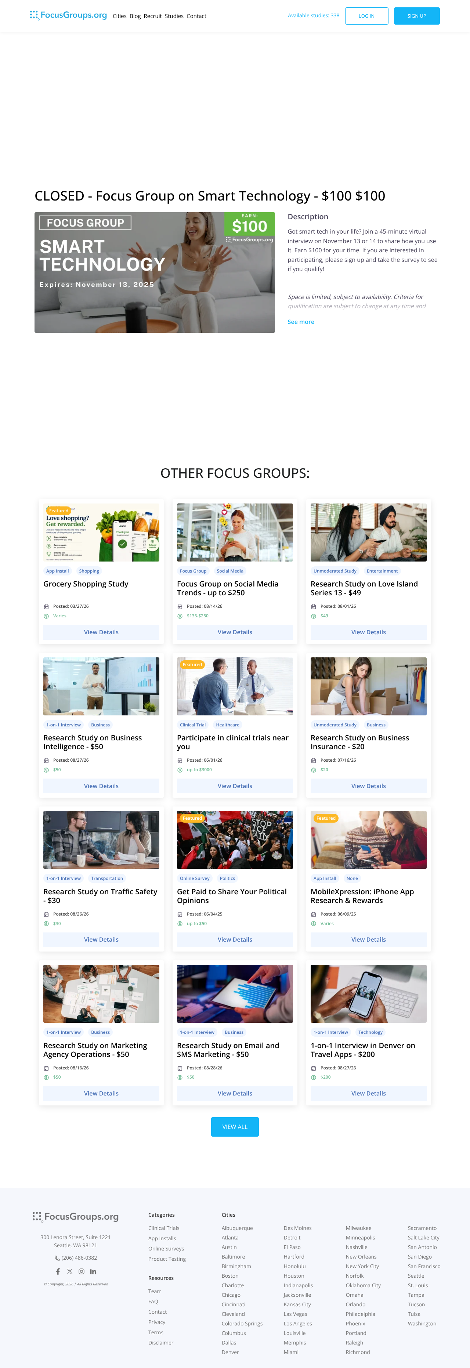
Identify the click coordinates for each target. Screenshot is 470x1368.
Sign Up (417, 15)
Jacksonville (297, 1295)
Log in (367, 15)
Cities (120, 16)
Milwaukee (359, 1228)
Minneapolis (360, 1237)
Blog (135, 16)
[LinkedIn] (93, 1271)
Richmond (358, 1352)
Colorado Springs (242, 1323)
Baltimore (233, 1256)
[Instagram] (81, 1271)
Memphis (295, 1342)
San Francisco (424, 1266)
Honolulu (295, 1266)
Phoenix (355, 1323)
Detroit (292, 1237)
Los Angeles (298, 1323)
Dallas (229, 1342)
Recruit (153, 16)
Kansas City (297, 1304)
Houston (294, 1276)
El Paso (292, 1247)
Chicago (231, 1295)
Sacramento (422, 1228)
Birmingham (236, 1266)
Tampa (416, 1295)
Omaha (355, 1295)
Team (155, 1291)
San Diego (420, 1256)
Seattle (416, 1276)
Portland (356, 1333)
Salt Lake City (424, 1237)
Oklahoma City (363, 1285)
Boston (230, 1276)
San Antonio (422, 1247)
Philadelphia (360, 1314)
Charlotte (233, 1285)
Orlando (356, 1304)
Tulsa (414, 1314)
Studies (174, 16)
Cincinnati (234, 1304)
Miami (291, 1352)
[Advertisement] (235, 90)
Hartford (294, 1256)
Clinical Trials (164, 1228)
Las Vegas (295, 1314)
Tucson (416, 1304)
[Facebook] (58, 1271)
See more (301, 322)
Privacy (156, 1322)
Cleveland (233, 1314)
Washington (422, 1323)
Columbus (234, 1333)
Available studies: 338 (313, 15)
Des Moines (298, 1228)
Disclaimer (160, 1342)
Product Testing (167, 1259)
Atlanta (230, 1237)
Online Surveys (166, 1248)
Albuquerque (237, 1228)
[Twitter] (69, 1271)
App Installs (162, 1238)
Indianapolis (298, 1285)
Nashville (357, 1247)
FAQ (153, 1301)
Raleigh (355, 1342)
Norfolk (355, 1276)
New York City (362, 1266)
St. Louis (418, 1285)
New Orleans (361, 1256)
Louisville (295, 1333)
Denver (230, 1352)
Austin (229, 1247)
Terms (155, 1332)
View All (235, 1127)
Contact (196, 16)
